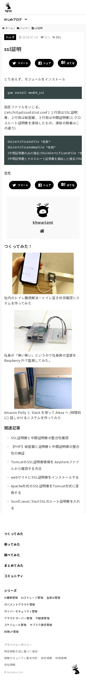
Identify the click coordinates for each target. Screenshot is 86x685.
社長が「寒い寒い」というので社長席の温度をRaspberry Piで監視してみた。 (40, 358)
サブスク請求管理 (41, 625)
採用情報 (61, 658)
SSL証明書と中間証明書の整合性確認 (39, 437)
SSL (58, 37)
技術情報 (46, 658)
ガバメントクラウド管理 (19, 604)
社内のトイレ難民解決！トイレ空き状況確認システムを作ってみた (42, 300)
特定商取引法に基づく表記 (21, 651)
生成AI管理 (53, 598)
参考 (7, 172)
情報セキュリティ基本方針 (21, 658)
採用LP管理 (11, 632)
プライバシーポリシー (18, 645)
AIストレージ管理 (32, 598)
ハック (10, 37)
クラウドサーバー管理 (18, 618)
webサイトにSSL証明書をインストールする (45, 477)
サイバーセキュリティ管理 (21, 611)
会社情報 (9, 665)
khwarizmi (43, 222)
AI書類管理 (11, 598)
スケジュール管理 (15, 625)
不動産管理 (42, 618)
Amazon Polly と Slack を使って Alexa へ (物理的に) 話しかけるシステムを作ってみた (42, 415)
